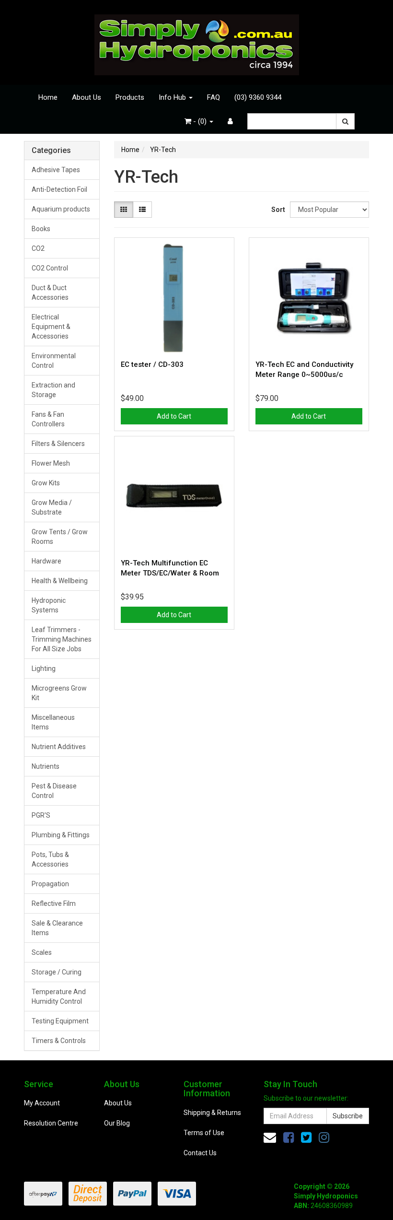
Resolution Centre (51, 1123)
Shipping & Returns (212, 1112)
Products (130, 97)
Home (48, 97)
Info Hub (173, 97)
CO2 (38, 248)
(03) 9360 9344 (257, 97)
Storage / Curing (56, 972)
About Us (86, 97)
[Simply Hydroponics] (196, 42)
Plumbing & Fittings (61, 835)
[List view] (142, 209)
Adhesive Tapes (56, 170)
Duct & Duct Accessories (50, 292)
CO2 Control (50, 268)
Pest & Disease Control (54, 790)
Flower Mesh (51, 463)
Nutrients (45, 766)
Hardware (46, 561)
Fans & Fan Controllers (48, 419)
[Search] (345, 121)
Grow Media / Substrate (52, 507)
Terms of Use (204, 1133)
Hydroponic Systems (49, 605)
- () (199, 121)
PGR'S (41, 815)
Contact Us (200, 1153)
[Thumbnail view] (123, 209)
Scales (42, 952)
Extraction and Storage (53, 390)
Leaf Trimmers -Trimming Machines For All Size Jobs (62, 639)
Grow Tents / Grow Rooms (60, 536)
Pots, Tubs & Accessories (50, 859)
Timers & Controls (59, 1040)
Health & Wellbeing (60, 581)
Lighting (44, 668)
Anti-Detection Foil (59, 189)
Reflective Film (54, 903)
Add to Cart (174, 416)
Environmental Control (54, 360)
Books (41, 229)
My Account (42, 1103)
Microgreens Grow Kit (59, 693)
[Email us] (270, 1137)
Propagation (50, 884)
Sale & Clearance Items (57, 928)
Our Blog (117, 1123)
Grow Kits (46, 483)
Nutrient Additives (59, 747)
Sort (277, 209)
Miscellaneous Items (53, 722)
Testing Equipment (60, 1021)
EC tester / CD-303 (152, 364)
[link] (288, 1137)
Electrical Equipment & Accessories (51, 326)
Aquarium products (61, 209)
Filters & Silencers (58, 443)
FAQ (213, 97)
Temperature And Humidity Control (59, 996)
